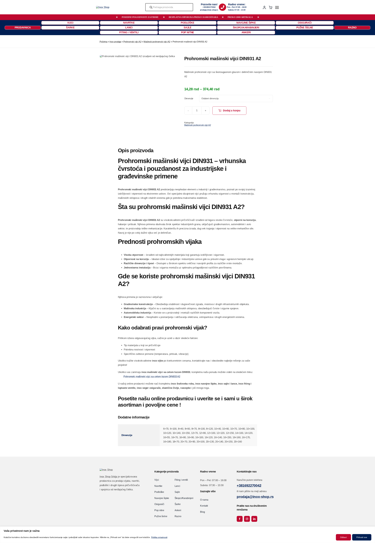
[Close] (372, 529)
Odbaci (343, 537)
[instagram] (247, 519)
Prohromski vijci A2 (132, 41)
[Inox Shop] (102, 7)
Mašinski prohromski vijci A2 (157, 41)
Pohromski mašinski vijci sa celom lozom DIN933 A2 (151, 376)
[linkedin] (254, 519)
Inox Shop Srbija (108, 476)
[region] (187, 534)
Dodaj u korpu (231, 110)
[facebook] (240, 519)
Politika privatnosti (159, 537)
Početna (103, 41)
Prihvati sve (361, 537)
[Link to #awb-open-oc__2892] (277, 7)
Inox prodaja (115, 41)
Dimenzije (188, 98)
